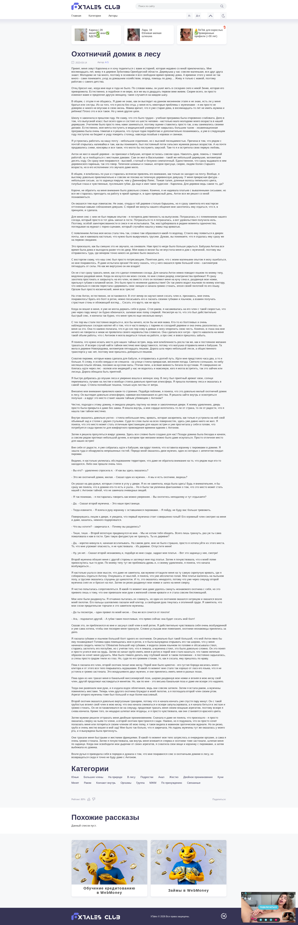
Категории (95, 15)
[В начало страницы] (210, 16)
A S (107, 62)
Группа (140, 782)
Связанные (193, 782)
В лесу (131, 777)
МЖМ (152, 782)
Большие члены (93, 777)
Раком (87, 782)
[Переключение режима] (223, 16)
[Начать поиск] (222, 6)
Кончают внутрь (106, 782)
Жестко (173, 777)
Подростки (146, 777)
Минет (75, 782)
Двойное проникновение (198, 777)
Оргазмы (126, 782)
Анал (161, 777)
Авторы (112, 15)
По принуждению (171, 782)
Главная (76, 15)
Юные (75, 777)
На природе (115, 777)
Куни (221, 777)
